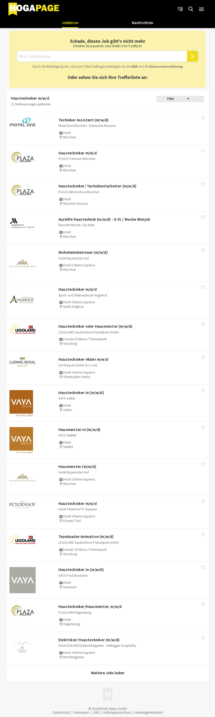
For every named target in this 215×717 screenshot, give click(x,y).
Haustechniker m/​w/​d (77, 152)
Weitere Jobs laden (107, 672)
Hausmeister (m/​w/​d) (77, 466)
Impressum (81, 712)
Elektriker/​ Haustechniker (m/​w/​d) (89, 639)
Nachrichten (142, 22)
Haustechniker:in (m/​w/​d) (81, 392)
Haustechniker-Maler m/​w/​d (83, 359)
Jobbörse (70, 22)
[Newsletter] (180, 9)
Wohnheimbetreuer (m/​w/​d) (83, 252)
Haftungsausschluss (117, 712)
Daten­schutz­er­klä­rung (166, 66)
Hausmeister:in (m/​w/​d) (79, 429)
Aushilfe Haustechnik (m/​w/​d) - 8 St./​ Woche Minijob (104, 219)
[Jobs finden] (191, 9)
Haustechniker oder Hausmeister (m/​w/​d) (95, 326)
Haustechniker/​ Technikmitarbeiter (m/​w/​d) (97, 186)
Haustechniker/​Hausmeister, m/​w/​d (90, 606)
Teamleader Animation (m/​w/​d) (86, 536)
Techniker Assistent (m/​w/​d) (83, 119)
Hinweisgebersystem (149, 712)
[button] (201, 9)
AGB (134, 66)
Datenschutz (61, 712)
